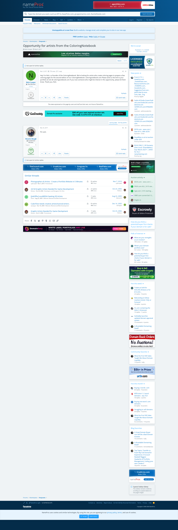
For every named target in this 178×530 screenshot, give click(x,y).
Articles (145, 51)
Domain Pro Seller (144, 141)
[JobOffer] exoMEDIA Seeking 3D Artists (47, 196)
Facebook (138, 50)
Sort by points (122, 123)
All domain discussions (49, 23)
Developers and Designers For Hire (54, 191)
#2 (125, 128)
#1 (125, 71)
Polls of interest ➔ (138, 233)
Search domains (147, 14)
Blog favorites (136, 428)
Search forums (62, 23)
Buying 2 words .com (141, 388)
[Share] (123, 71)
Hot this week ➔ (137, 283)
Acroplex (143, 465)
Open (86, 37)
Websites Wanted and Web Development (55, 198)
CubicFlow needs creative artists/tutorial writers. (50, 204)
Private (102, 37)
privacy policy (112, 512)
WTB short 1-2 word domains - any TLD (141, 394)
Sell (61, 20)
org (140, 156)
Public (95, 37)
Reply (124, 93)
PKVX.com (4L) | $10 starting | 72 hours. (143, 186)
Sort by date (113, 123)
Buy (54, 20)
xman (142, 133)
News (46, 20)
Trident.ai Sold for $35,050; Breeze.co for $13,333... (142, 290)
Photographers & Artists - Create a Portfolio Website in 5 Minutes (57, 181)
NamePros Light (35, 503)
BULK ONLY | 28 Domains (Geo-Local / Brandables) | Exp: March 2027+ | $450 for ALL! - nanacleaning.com (143, 149)
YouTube (139, 51)
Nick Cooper (28, 49)
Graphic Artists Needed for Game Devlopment (49, 211)
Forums (27, 20)
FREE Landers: (78, 37)
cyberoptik (34, 183)
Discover (36, 20)
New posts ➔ (136, 73)
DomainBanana (148, 447)
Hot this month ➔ (138, 383)
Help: (91, 37)
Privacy (145, 503)
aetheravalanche (146, 111)
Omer (32, 198)
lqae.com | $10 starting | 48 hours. (143, 191)
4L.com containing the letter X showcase (142, 309)
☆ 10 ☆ (31, 86)
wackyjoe (33, 206)
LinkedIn (146, 50)
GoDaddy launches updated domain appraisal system (143, 318)
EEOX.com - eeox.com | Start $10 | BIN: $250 (142, 130)
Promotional (48, 183)
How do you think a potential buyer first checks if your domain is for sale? (142, 224)
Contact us (91, 503)
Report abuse (108, 503)
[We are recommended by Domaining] (27, 507)
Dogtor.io (137, 200)
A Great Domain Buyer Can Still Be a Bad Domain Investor (143, 434)
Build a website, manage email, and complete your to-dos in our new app (89, 30)
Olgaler (141, 96)
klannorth (119, 198)
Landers (70, 20)
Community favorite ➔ (140, 352)
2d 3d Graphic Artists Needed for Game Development (52, 189)
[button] (41, 20)
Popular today (27, 23)
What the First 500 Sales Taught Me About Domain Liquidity (143, 358)
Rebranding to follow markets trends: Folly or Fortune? (142, 300)
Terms (139, 503)
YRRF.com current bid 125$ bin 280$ (143, 195)
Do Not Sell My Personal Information (124, 503)
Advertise (99, 503)
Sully (143, 362)
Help (150, 503)
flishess (33, 191)
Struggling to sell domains (143, 409)
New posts (37, 23)
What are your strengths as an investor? (142, 239)
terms (120, 512)
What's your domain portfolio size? (141, 247)
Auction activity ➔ (138, 177)
